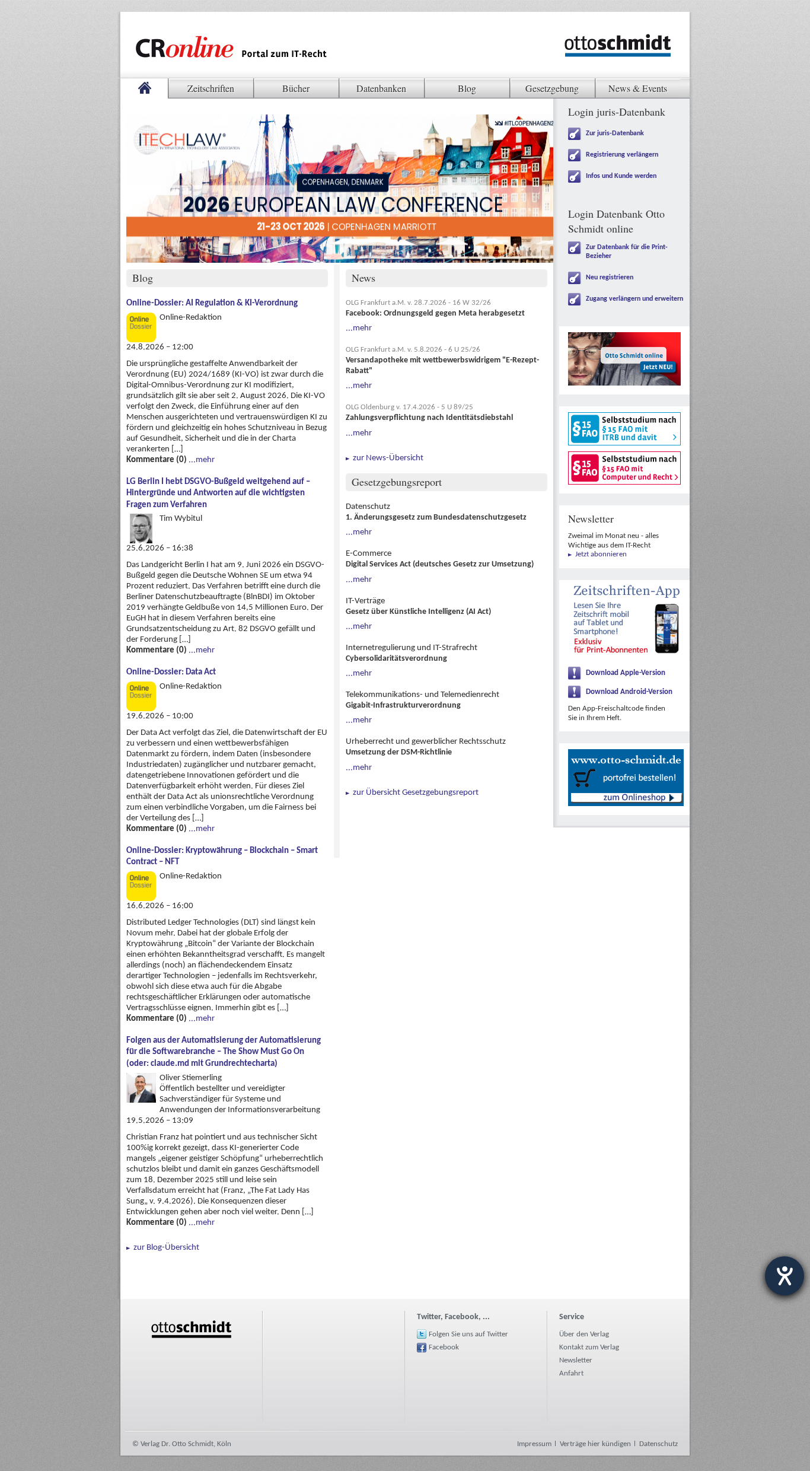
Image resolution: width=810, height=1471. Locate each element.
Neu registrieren (609, 277)
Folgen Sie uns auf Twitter (468, 1334)
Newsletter (575, 1360)
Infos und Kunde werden (621, 176)
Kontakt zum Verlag (589, 1347)
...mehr (202, 460)
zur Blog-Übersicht (166, 1248)
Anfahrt (571, 1373)
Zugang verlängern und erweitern (634, 299)
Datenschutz (658, 1444)
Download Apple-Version (625, 673)
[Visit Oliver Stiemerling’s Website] (141, 1078)
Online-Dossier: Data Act (171, 672)
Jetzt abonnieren (601, 554)
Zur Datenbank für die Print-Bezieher (627, 252)
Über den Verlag (584, 1334)
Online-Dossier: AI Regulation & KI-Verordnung (212, 303)
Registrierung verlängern (622, 154)
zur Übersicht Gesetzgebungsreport (416, 793)
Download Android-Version (629, 692)
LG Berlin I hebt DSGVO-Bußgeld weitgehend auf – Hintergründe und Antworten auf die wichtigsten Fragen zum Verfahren (218, 493)
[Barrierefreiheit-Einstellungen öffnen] (784, 1275)
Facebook (444, 1347)
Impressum (534, 1444)
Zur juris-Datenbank (615, 133)
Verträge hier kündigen (595, 1444)
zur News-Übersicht (388, 458)
